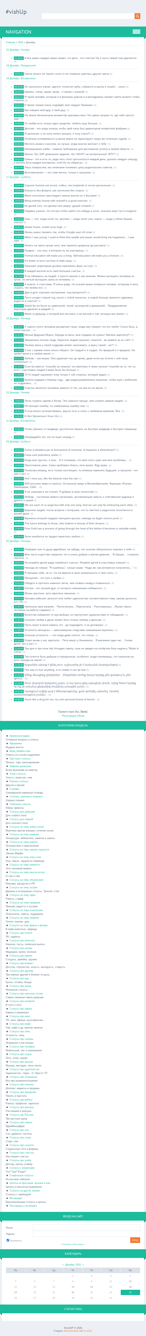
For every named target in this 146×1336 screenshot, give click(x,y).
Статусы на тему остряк (23, 887)
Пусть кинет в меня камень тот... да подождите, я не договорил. (64, 624)
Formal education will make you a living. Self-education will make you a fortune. (72, 255)
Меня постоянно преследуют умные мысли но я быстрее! (61, 195)
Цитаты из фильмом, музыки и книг (30, 1183)
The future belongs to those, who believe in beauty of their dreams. (65, 523)
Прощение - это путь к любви (43, 577)
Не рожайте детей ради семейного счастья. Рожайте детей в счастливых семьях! (75, 562)
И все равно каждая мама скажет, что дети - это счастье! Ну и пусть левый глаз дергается (80, 57)
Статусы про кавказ (21, 1008)
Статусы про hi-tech (21, 932)
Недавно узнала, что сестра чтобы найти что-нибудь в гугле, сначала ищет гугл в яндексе (80, 210)
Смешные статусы (20, 804)
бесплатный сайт (74, 1330)
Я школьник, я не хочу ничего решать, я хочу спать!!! (57, 133)
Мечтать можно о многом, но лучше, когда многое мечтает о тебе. (66, 143)
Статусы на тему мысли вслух (27, 872)
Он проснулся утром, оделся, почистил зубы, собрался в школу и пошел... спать (75, 86)
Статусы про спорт (20, 1137)
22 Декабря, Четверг (18, 49)
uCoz (89, 1330)
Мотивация (16, 1198)
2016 (20, 42)
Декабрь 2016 (73, 1264)
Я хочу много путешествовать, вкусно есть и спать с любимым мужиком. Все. (73, 410)
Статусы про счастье (22, 1152)
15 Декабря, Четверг (18, 392)
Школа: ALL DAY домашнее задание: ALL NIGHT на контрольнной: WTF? (70, 154)
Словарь (14, 788)
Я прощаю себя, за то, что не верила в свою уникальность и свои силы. (69, 572)
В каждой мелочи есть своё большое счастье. (53, 270)
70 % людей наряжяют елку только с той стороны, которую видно (65, 374)
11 (130, 1281)
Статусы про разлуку (22, 1107)
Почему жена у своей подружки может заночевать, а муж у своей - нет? (69, 345)
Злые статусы (18, 773)
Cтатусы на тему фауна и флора (29, 925)
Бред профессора (20, 751)
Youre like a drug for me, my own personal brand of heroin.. (60, 699)
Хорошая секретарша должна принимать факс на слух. (59, 265)
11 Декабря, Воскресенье (20, 420)
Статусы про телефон (22, 1046)
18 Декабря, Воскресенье (21, 78)
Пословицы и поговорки (23, 1205)
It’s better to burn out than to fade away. (48, 260)
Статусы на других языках (25, 1190)
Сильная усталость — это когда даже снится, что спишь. (60, 635)
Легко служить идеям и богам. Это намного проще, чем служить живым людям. (74, 400)
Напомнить (67, 1244)
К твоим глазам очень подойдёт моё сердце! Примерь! (59, 104)
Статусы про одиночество (24, 1069)
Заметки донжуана (20, 766)
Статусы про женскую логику (26, 993)
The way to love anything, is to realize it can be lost (55, 669)
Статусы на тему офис (23, 895)
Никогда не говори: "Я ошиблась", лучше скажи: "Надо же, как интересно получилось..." (79, 567)
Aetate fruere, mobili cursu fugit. (44, 227)
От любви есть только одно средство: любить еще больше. (61, 123)
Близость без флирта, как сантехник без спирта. (55, 190)
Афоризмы (16, 743)
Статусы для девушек (22, 811)
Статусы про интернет (22, 1001)
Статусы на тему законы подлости (29, 849)
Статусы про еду (19, 978)
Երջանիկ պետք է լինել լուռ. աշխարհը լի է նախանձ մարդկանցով (71, 664)
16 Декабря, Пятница (18, 318)
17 (111, 1287)
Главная (10, 42)
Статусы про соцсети (22, 1145)
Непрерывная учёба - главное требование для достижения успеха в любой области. (77, 148)
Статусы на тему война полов (27, 826)
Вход (81, 715)
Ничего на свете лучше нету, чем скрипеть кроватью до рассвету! (65, 245)
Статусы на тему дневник (24, 834)
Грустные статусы (20, 758)
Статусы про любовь (21, 1039)
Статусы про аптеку (21, 948)
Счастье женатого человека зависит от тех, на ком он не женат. (64, 387)
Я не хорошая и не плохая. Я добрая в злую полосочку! (59, 491)
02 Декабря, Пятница (18, 541)
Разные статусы (19, 781)
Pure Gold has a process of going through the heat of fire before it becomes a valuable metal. (81, 528)
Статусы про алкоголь (22, 940)
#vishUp (16, 12)
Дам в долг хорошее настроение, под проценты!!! (55, 292)
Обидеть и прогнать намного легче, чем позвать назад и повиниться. (68, 583)
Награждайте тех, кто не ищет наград (48, 436)
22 (73, 1292)
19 (15, 1292)
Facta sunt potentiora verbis (41, 454)
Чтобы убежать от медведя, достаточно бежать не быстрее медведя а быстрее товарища (80, 428)
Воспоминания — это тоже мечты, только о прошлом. (58, 172)
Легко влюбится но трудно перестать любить (52, 536)
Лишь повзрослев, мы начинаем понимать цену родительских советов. (69, 167)
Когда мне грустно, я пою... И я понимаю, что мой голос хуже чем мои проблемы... (76, 460)
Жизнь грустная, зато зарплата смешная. (50, 593)
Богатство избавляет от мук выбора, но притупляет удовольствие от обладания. (75, 614)
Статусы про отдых (21, 1054)
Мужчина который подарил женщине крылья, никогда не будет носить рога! (72, 518)
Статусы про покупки (22, 1084)
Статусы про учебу (20, 1160)
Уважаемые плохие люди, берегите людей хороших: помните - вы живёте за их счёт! (78, 339)
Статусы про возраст (22, 963)
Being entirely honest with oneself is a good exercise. (56, 200)
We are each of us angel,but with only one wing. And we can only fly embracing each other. (79, 504)
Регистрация (69, 715)
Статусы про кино (20, 1016)
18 (130, 1287)
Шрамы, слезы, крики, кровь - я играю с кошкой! (54, 91)
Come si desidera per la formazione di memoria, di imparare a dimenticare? (70, 449)
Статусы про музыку (21, 1061)
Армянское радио (20, 735)
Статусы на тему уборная (24, 917)
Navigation (18, 32)
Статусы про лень (20, 1031)
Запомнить (16, 1240)
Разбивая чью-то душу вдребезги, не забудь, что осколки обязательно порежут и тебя (78, 549)
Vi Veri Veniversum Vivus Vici (41, 416)
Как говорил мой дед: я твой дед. (45, 110)
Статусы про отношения (23, 1076)
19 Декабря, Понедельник (21, 65)
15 (73, 1287)
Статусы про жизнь (21, 986)
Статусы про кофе (20, 1023)
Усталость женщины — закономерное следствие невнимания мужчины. (69, 630)
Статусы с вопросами (22, 1167)
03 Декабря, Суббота (18, 441)
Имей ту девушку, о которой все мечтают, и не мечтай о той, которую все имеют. (75, 313)
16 (91, 1287)
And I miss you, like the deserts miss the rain (51, 478)
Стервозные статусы (21, 1175)
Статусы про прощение (23, 1092)
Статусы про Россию (21, 1114)
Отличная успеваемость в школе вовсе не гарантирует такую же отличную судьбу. (76, 138)
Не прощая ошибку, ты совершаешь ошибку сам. (55, 405)
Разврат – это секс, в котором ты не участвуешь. (55, 250)
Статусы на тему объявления (26, 879)
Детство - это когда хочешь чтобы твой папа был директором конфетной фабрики (76, 128)
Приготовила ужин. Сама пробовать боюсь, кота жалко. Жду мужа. (66, 465)
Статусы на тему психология (26, 910)
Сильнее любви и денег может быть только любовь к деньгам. (63, 619)
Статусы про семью (21, 1122)
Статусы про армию (21, 955)
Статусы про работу (21, 1099)
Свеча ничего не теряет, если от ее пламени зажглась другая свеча (67, 73)
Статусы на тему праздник (25, 902)
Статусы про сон (19, 1130)
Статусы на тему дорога (23, 842)
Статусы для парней (21, 819)
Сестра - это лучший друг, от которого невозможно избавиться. (64, 588)
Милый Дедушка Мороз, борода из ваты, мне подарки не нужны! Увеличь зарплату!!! (77, 334)
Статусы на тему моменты (25, 864)
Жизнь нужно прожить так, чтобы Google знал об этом (58, 232)
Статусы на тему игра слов (25, 857)
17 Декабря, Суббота (18, 177)
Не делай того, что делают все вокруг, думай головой (57, 205)
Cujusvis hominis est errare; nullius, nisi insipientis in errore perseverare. (68, 185)
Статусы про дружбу (21, 970)
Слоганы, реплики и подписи (26, 796)
